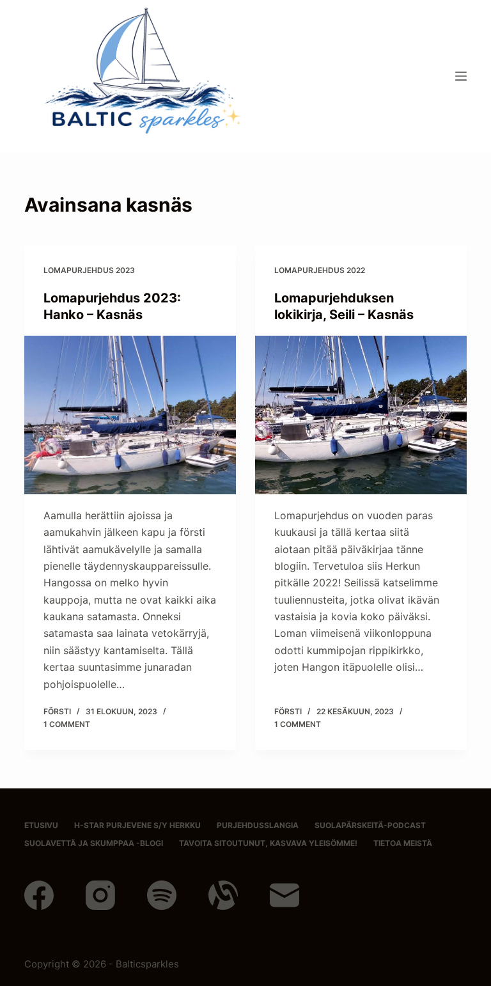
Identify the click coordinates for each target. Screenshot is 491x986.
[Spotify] (161, 895)
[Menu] (461, 76)
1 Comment (66, 724)
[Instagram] (100, 895)
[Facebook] (39, 895)
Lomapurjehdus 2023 (89, 270)
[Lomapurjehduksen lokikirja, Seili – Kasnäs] (361, 415)
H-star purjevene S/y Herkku (137, 825)
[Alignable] (223, 895)
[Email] (284, 895)
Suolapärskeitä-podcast (370, 825)
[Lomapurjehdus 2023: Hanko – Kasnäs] (130, 415)
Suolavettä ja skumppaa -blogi (93, 843)
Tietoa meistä (402, 843)
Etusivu (41, 825)
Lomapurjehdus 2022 (319, 270)
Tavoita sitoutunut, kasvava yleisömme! (268, 843)
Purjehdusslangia (258, 825)
